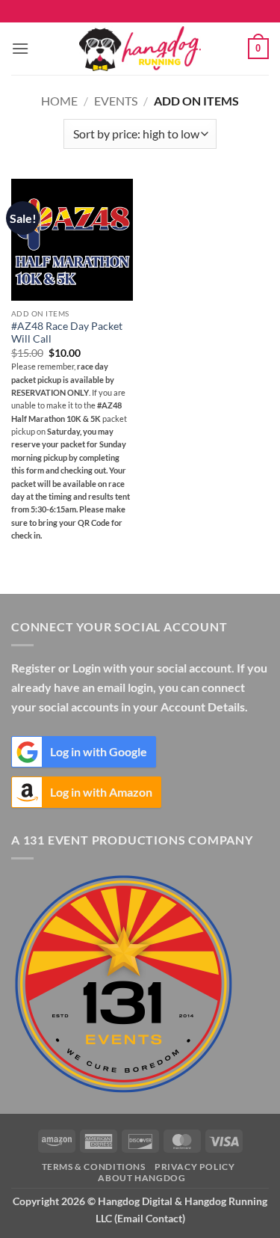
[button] (20, 48)
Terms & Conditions (94, 1166)
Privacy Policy (195, 1166)
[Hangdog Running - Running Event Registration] (140, 48)
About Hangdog (141, 1177)
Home (59, 101)
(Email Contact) (149, 1218)
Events (115, 101)
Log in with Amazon (101, 792)
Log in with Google (98, 751)
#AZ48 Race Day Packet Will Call (66, 333)
